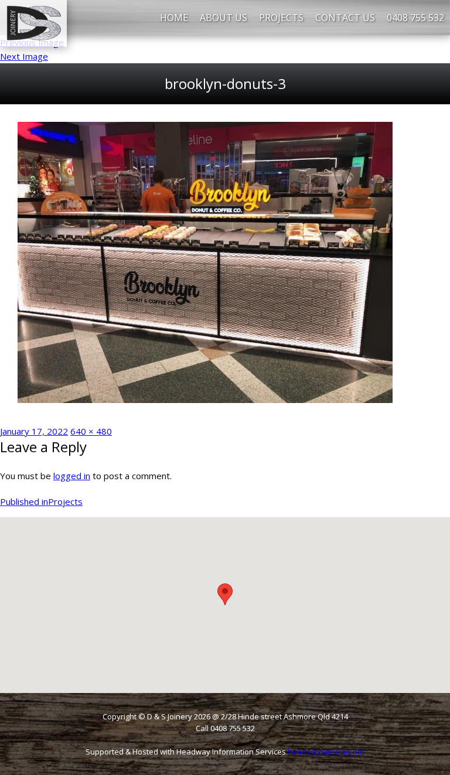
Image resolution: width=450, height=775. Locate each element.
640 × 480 (91, 431)
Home (174, 17)
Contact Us (345, 17)
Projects (281, 17)
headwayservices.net (326, 751)
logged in (71, 476)
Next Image (24, 56)
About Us (223, 17)
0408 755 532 (415, 17)
